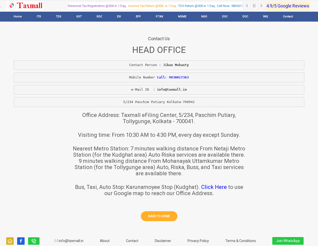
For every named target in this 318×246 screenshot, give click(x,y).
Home (18, 16)
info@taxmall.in (70, 241)
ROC (99, 16)
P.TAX (159, 16)
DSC (225, 16)
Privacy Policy (198, 241)
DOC (245, 16)
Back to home (159, 216)
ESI (119, 16)
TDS (58, 16)
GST (79, 16)
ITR (39, 16)
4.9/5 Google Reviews (287, 5)
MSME (182, 16)
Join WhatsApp (288, 241)
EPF (138, 16)
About (105, 241)
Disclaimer (163, 241)
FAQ (265, 16)
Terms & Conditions (240, 241)
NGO (204, 16)
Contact (288, 16)
